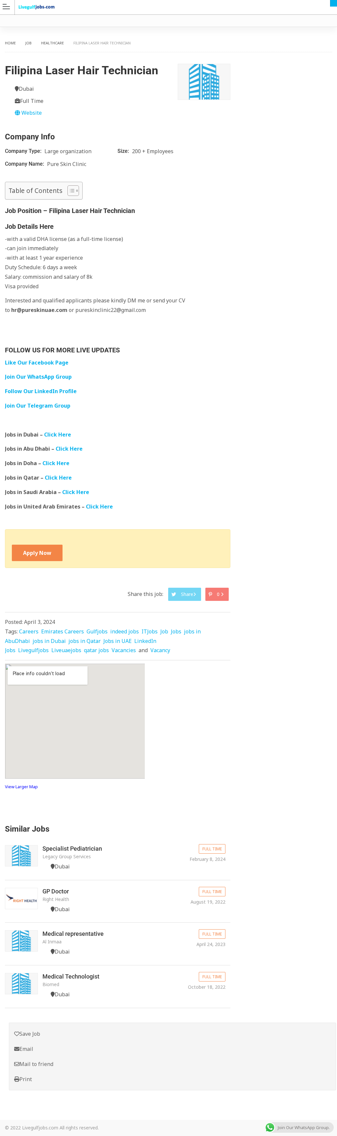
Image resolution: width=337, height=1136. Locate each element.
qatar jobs (96, 650)
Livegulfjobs (33, 650)
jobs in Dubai (49, 641)
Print (25, 1079)
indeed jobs (124, 631)
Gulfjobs (97, 631)
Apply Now (37, 552)
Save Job (29, 1033)
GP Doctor (55, 891)
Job (28, 42)
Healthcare (52, 42)
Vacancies (124, 650)
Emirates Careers (62, 631)
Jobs (176, 631)
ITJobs (150, 631)
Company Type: (24, 151)
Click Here (58, 434)
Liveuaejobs (66, 650)
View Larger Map (21, 787)
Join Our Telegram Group (37, 405)
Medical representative (73, 933)
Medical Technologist (70, 976)
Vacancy (160, 650)
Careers (29, 631)
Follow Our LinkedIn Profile (41, 391)
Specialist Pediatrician (72, 848)
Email (26, 1049)
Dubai (333, 3)
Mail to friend (36, 1064)
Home (10, 42)
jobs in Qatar (84, 641)
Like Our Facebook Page (36, 362)
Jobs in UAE (117, 641)
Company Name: (25, 164)
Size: (123, 151)
